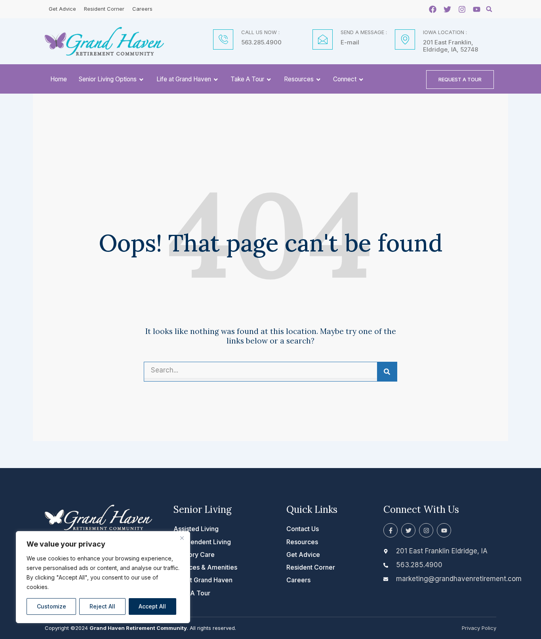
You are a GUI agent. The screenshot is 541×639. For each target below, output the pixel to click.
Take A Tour (247, 79)
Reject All (102, 606)
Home (58, 79)
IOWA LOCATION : (445, 32)
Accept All (152, 606)
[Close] (182, 538)
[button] (489, 9)
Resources (299, 79)
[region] (103, 577)
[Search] (387, 371)
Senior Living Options (108, 79)
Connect (344, 79)
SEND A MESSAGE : (364, 32)
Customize (51, 606)
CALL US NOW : (260, 32)
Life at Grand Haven (183, 79)
